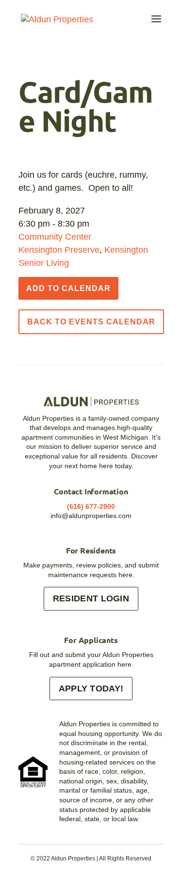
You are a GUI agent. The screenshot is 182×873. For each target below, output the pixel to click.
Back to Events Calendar (91, 322)
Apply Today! (91, 688)
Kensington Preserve (58, 250)
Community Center (54, 237)
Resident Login (91, 598)
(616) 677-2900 (91, 506)
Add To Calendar (68, 288)
